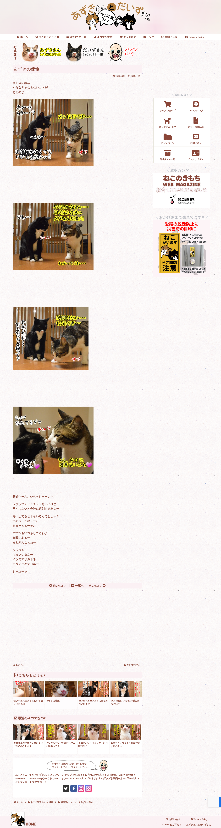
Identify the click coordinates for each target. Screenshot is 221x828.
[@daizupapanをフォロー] (66, 788)
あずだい (19, 665)
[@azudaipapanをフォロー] (73, 788)
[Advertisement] (77, 614)
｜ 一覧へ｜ (77, 585)
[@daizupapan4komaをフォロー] (81, 788)
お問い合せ (174, 819)
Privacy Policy (200, 819)
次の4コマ (96, 585)
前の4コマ (59, 585)
